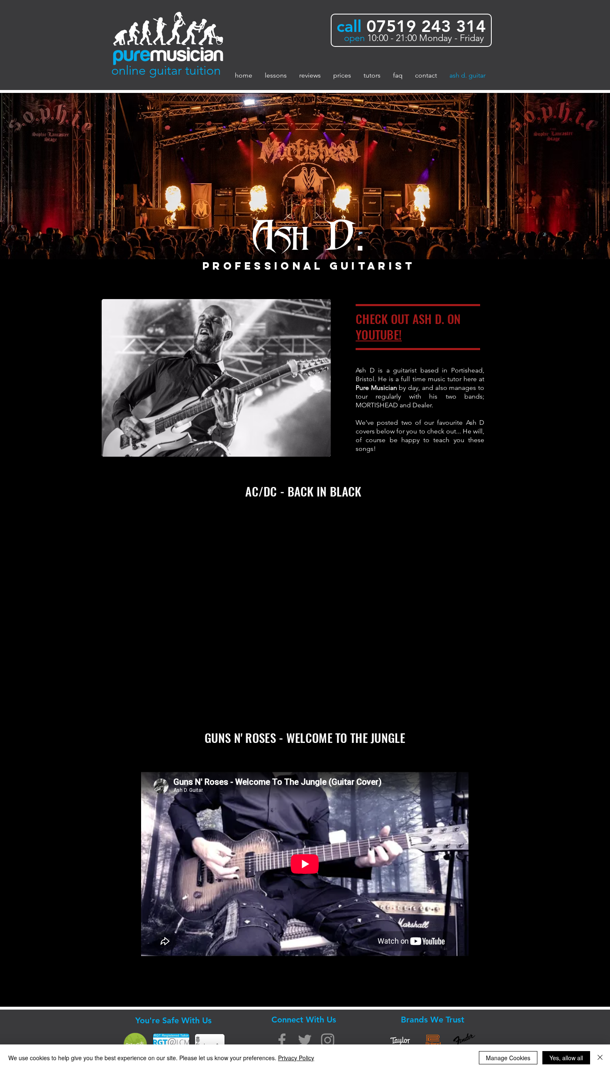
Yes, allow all (566, 1058)
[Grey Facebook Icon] (282, 1040)
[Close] (600, 1057)
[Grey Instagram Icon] (328, 1040)
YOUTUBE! (379, 334)
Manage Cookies (508, 1058)
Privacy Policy (296, 1058)
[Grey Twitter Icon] (305, 1040)
